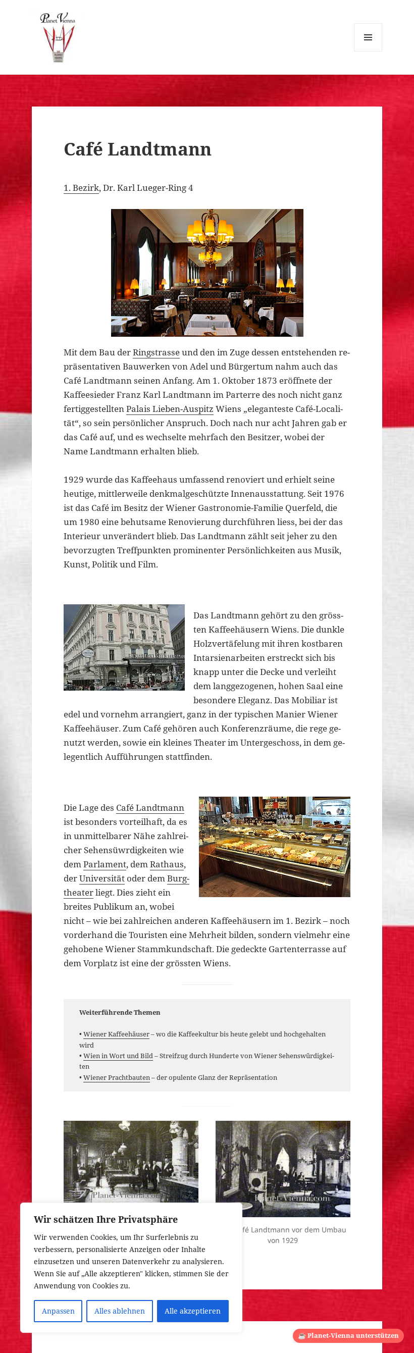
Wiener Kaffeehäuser (116, 1033)
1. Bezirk (81, 187)
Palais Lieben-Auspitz (170, 408)
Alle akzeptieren (193, 1311)
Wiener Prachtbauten (116, 1077)
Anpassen (58, 1311)
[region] (131, 1268)
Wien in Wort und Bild (118, 1055)
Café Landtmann (150, 807)
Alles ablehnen (119, 1311)
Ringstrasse (156, 352)
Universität (102, 878)
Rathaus (167, 864)
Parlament (104, 864)
